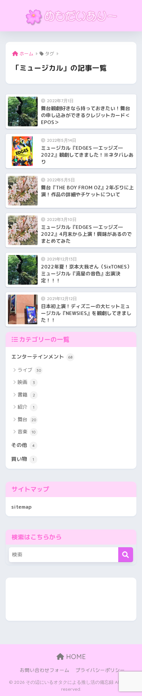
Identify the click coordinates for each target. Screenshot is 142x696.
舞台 (27, 419)
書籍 (26, 394)
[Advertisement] (71, 599)
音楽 (27, 431)
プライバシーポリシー (100, 670)
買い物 (22, 458)
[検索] (125, 554)
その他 (23, 445)
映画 (26, 382)
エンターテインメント (42, 356)
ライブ (29, 369)
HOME (75, 656)
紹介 (26, 406)
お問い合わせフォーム (44, 670)
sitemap (21, 506)
